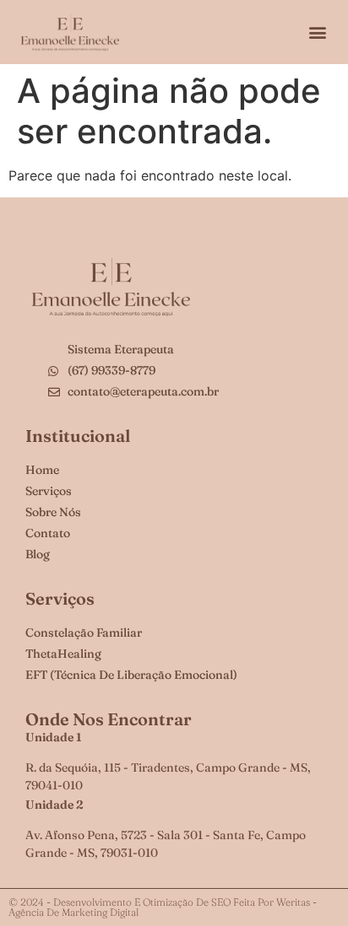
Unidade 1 (53, 737)
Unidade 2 (54, 804)
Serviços (60, 598)
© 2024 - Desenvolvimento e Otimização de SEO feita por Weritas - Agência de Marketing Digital (162, 907)
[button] (317, 32)
